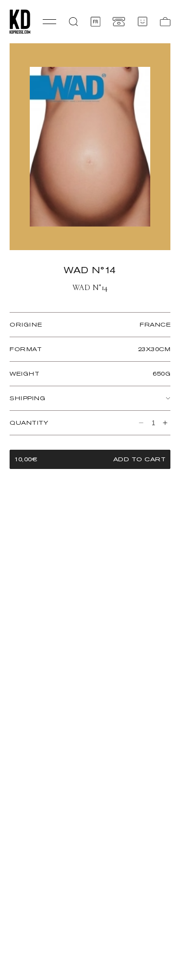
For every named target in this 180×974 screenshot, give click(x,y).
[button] (73, 21)
